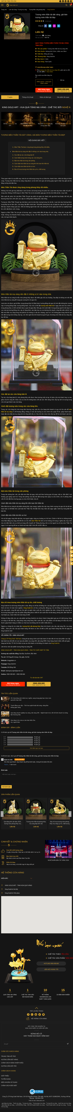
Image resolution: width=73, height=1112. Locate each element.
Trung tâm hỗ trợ (8, 1056)
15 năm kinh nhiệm (63, 994)
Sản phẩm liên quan (63, 97)
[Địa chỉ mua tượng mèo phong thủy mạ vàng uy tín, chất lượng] (36, 809)
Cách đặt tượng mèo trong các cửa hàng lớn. (28, 158)
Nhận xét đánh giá (45, 97)
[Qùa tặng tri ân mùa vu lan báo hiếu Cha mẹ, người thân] (5, 723)
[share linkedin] (58, 25)
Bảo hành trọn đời (12, 856)
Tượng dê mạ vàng (51, 1103)
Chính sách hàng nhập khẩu (12, 1063)
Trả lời (6, 764)
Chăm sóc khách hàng (10, 1051)
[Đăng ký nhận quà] (71, 548)
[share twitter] (49, 25)
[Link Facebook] (60, 1)
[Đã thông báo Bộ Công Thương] (36, 1092)
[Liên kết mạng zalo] (71, 559)
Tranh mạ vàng (17, 1103)
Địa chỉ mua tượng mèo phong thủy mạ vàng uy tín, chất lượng (36, 822)
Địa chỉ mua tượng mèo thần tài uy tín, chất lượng (29, 169)
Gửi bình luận (6, 787)
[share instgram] (54, 25)
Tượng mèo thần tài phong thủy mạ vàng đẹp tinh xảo (12, 822)
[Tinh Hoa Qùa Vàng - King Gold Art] (12, 5)
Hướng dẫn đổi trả (8, 1066)
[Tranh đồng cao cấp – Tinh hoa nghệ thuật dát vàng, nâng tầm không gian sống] (5, 708)
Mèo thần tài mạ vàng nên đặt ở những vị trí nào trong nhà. (30, 151)
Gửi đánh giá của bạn (36, 748)
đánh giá (37, 737)
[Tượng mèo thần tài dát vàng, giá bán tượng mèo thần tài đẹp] (17, 39)
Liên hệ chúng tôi (51, 969)
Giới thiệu (5, 1076)
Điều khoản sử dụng (9, 1082)
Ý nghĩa (10, 97)
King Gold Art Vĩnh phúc (12, 893)
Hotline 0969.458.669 (51, 963)
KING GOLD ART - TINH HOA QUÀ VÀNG (18, 885)
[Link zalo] (63, 1)
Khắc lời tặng (10, 862)
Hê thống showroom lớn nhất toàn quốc (45, 997)
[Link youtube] (66, 1)
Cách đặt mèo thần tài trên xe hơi (24, 166)
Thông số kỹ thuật (27, 97)
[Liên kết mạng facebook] (71, 556)
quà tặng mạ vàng (7, 1103)
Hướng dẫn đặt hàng (9, 1059)
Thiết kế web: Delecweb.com (36, 1100)
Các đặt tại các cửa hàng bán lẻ (24, 155)
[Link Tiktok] (68, 1)
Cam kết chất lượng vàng (14, 850)
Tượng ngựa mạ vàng (39, 1103)
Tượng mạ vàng (27, 1103)
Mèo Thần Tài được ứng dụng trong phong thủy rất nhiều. (32, 147)
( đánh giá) (48, 21)
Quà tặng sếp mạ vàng (8, 1105)
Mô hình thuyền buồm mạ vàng (35, 1105)
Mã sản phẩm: (39, 37)
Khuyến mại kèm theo (45, 67)
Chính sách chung (8, 1071)
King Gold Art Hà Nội (11, 889)
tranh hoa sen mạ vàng (64, 1103)
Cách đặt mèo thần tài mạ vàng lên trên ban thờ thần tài (31, 163)
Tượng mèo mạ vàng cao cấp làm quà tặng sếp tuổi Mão (59, 822)
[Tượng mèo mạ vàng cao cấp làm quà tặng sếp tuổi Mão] (59, 809)
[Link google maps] (71, 1)
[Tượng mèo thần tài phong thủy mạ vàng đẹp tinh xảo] (12, 809)
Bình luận (4, 770)
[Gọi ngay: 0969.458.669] (71, 552)
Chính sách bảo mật (9, 1085)
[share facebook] (45, 25)
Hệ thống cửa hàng (39, 1018)
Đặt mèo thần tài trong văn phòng (24, 160)
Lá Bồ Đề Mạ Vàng (21, 1105)
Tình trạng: (38, 35)
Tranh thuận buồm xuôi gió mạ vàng (56, 1105)
